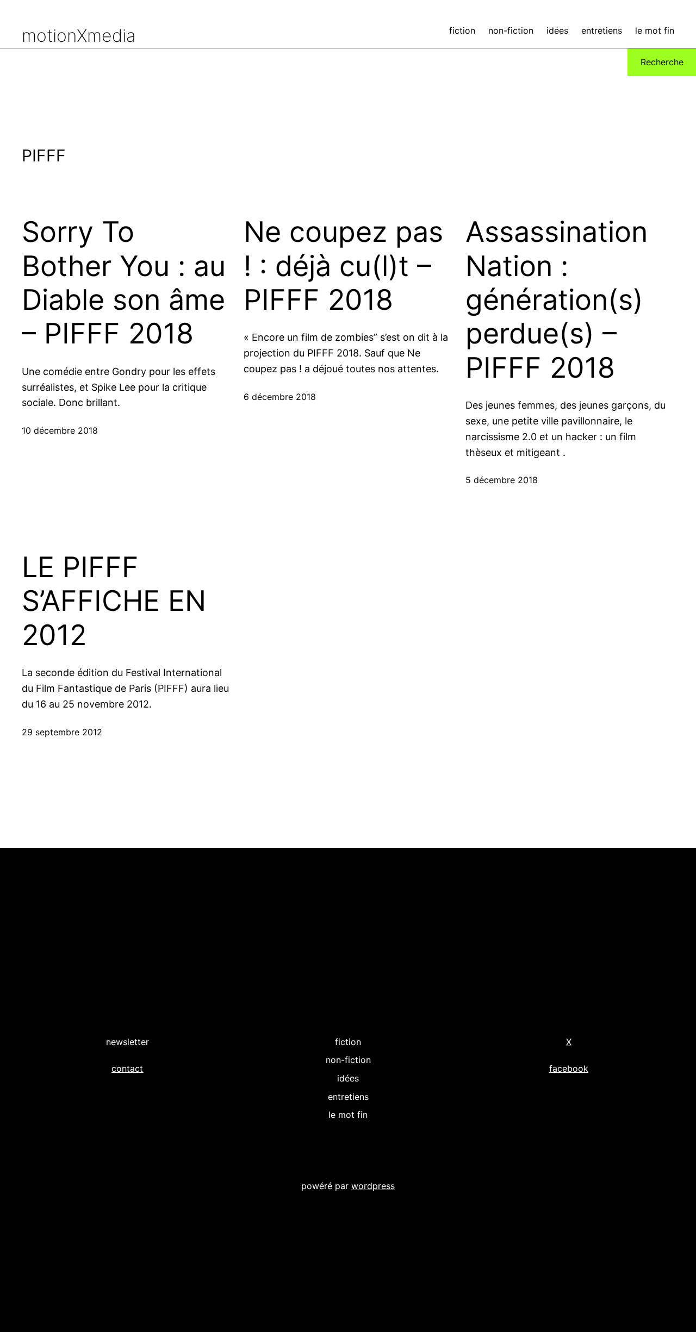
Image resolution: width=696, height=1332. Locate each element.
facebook (568, 1068)
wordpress (373, 1185)
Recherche (662, 62)
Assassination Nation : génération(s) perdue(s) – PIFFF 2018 (556, 300)
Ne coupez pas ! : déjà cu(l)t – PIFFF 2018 (343, 266)
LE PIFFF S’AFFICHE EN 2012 (114, 601)
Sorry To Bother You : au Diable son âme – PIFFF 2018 (124, 283)
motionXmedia (79, 35)
